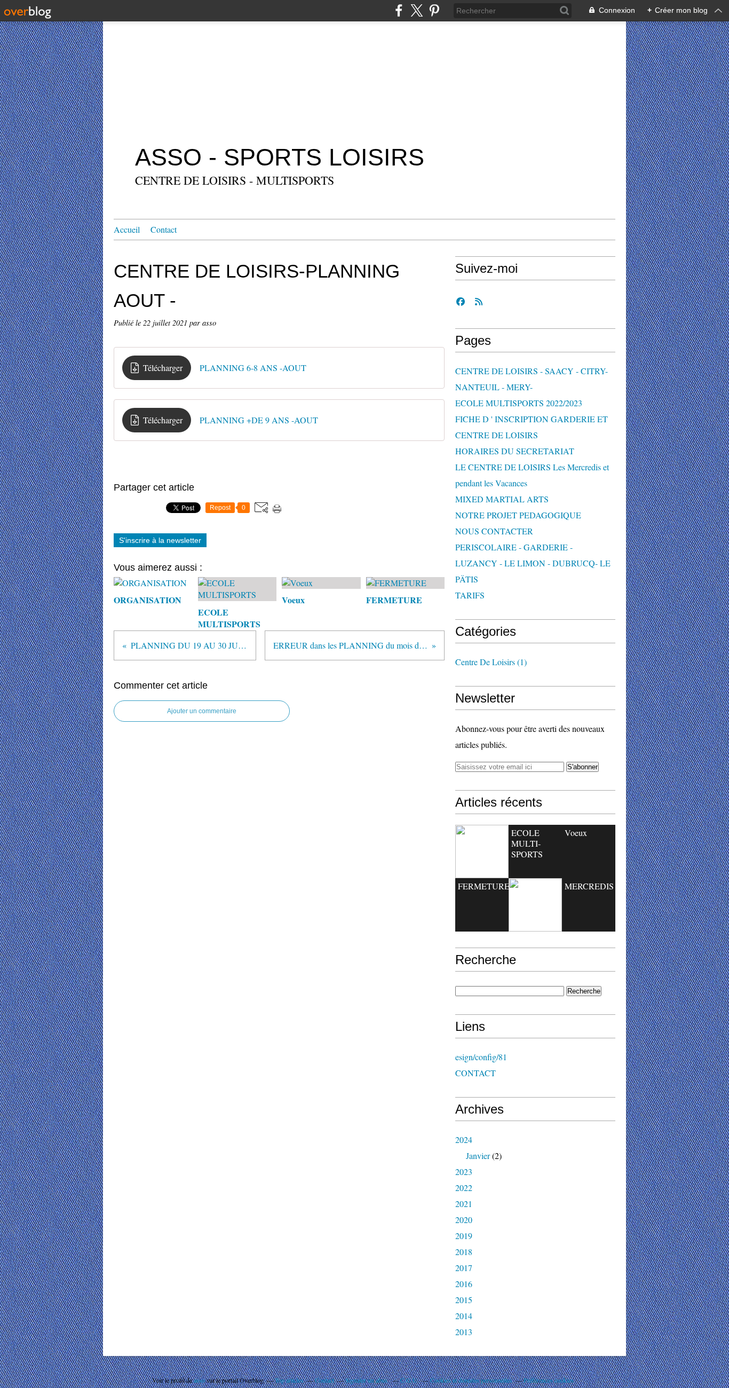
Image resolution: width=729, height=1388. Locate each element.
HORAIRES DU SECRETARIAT (514, 450)
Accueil (127, 229)
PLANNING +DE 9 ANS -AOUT (259, 419)
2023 (463, 1171)
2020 (463, 1219)
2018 (463, 1251)
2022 (463, 1187)
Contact (163, 229)
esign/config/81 (481, 1056)
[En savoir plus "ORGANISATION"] (482, 851)
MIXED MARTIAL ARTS (502, 498)
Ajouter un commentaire (201, 711)
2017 (463, 1267)
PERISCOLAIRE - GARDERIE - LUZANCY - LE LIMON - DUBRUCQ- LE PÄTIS (533, 563)
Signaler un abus (367, 1380)
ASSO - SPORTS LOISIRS (279, 157)
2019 (463, 1235)
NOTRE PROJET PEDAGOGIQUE (518, 514)
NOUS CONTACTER (494, 531)
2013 (463, 1331)
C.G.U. (409, 1380)
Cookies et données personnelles (471, 1380)
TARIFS (470, 595)
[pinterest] (434, 10)
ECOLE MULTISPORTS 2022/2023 (518, 402)
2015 (463, 1299)
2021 (463, 1203)
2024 (463, 1139)
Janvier (478, 1155)
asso (199, 1380)
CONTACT (475, 1072)
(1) (491, 661)
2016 (463, 1283)
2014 (463, 1315)
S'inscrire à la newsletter (160, 540)
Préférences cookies (549, 1380)
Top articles (289, 1380)
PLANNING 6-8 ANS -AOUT (253, 367)
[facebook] (399, 10)
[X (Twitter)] (416, 10)
